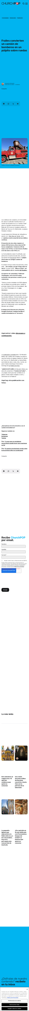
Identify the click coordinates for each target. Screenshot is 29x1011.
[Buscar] (23, 3)
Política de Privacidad (12, 997)
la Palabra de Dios (14, 365)
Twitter (3, 438)
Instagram (4, 436)
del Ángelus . (23, 270)
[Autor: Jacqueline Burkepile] (2, 84)
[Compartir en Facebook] (3, 103)
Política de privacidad (19, 566)
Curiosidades (5, 18)
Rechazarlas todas (14, 1004)
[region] (14, 999)
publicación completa (9, 354)
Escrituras (13, 257)
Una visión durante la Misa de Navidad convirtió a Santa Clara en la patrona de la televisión (21, 782)
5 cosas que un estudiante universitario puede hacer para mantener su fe (14, 443)
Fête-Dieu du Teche (14, 236)
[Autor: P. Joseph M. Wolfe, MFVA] (17, 758)
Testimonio (20, 18)
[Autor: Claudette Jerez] (4, 758)
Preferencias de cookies (14, 1000)
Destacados (13, 18)
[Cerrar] (27, 989)
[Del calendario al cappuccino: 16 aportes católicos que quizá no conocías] (7, 753)
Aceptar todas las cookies (14, 1008)
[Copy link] (17, 103)
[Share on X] (13, 103)
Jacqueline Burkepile (9, 83)
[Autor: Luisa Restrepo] (17, 812)
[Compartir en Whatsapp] (8, 103)
